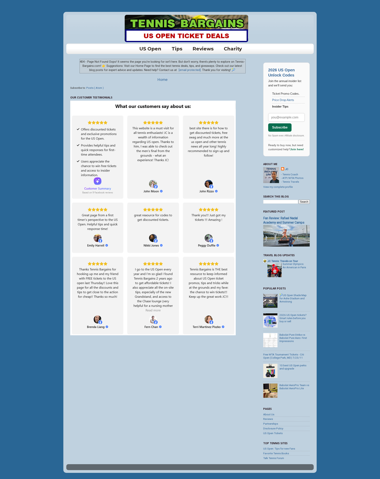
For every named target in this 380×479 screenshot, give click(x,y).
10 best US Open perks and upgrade (292, 367)
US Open (150, 49)
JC (286, 169)
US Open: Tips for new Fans (279, 448)
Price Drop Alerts (283, 100)
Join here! (297, 149)
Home (162, 79)
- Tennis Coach (289, 174)
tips (177, 49)
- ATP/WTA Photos (292, 178)
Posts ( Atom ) (95, 87)
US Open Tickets (273, 433)
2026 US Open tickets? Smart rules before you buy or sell (293, 318)
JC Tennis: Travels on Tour (282, 261)
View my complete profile (278, 186)
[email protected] (190, 70)
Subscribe (280, 127)
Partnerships (270, 423)
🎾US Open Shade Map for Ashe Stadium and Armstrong (293, 298)
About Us (268, 414)
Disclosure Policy (273, 428)
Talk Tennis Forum (273, 458)
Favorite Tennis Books (276, 453)
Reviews (203, 49)
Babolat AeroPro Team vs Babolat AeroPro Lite (294, 387)
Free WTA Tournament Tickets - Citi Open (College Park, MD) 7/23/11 (283, 356)
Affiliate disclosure (294, 135)
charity (233, 49)
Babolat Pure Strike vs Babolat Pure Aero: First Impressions (293, 338)
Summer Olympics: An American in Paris (294, 266)
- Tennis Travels (290, 181)
